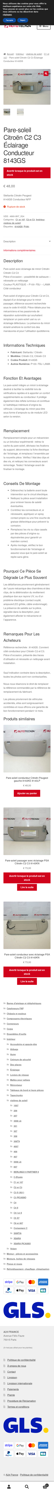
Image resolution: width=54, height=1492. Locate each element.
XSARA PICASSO (22, 1243)
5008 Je (17, 1161)
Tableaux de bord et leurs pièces (27, 1090)
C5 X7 (17, 1217)
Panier (41, 1484)
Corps (10, 1028)
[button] (46, 73)
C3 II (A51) (19, 1192)
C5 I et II (18, 1212)
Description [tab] (9, 241)
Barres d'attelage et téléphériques (24, 1003)
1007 (16, 1105)
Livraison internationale (19, 1383)
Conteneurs (13, 1023)
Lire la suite (27, 887)
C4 (15, 1202)
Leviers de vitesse (19, 1074)
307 (15, 1131)
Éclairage (15, 1069)
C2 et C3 (30, 219)
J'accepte (9, 20)
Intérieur (20, 53)
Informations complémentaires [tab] (19, 250)
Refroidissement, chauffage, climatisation (28, 1269)
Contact (11, 1371)
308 (15, 1136)
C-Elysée (18, 1177)
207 (15, 1115)
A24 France (12, 1474)
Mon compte (9, 1487)
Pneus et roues (14, 1263)
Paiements (13, 1389)
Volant (13, 1248)
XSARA (17, 1238)
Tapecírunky (16, 1095)
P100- (26, 226)
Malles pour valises (20, 1079)
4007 (16, 1146)
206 (15, 1110)
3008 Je (17, 1120)
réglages (7, 14)
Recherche (27, 1487)
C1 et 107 (20, 219)
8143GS (18, 226)
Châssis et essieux (16, 1013)
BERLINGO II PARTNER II (26, 1171)
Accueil (10, 53)
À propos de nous (16, 1366)
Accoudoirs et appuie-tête (23, 1044)
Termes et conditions (18, 1406)
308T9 (17, 1141)
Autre (13, 1054)
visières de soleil (34, 53)
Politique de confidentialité (21, 1360)
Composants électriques (19, 1018)
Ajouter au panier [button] (27, 793)
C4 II (16, 1207)
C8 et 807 (18, 1223)
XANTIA (17, 1233)
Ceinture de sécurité (20, 1059)
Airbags (14, 1049)
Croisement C (20, 1228)
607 (15, 1166)
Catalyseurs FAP (15, 1008)
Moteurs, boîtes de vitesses (21, 1258)
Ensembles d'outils (16, 1033)
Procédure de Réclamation (21, 1401)
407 (15, 1156)
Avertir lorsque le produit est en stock (24, 172)
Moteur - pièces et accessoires (22, 1253)
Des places (15, 1064)
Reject (22, 20)
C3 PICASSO (20, 1197)
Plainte (11, 1395)
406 (15, 1151)
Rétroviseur (16, 1085)
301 (15, 1125)
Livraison (12, 1377)
